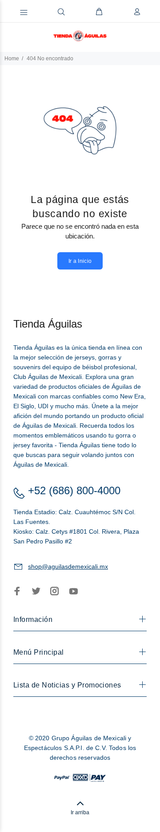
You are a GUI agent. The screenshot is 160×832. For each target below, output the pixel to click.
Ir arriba (80, 812)
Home (11, 58)
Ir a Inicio (80, 261)
